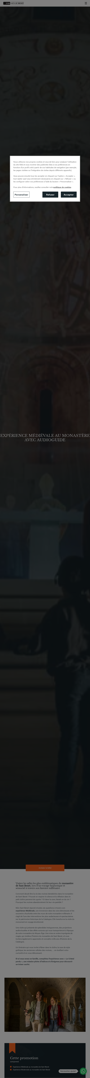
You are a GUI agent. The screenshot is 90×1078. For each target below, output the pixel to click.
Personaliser (21, 194)
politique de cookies (62, 187)
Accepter (69, 194)
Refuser (50, 194)
